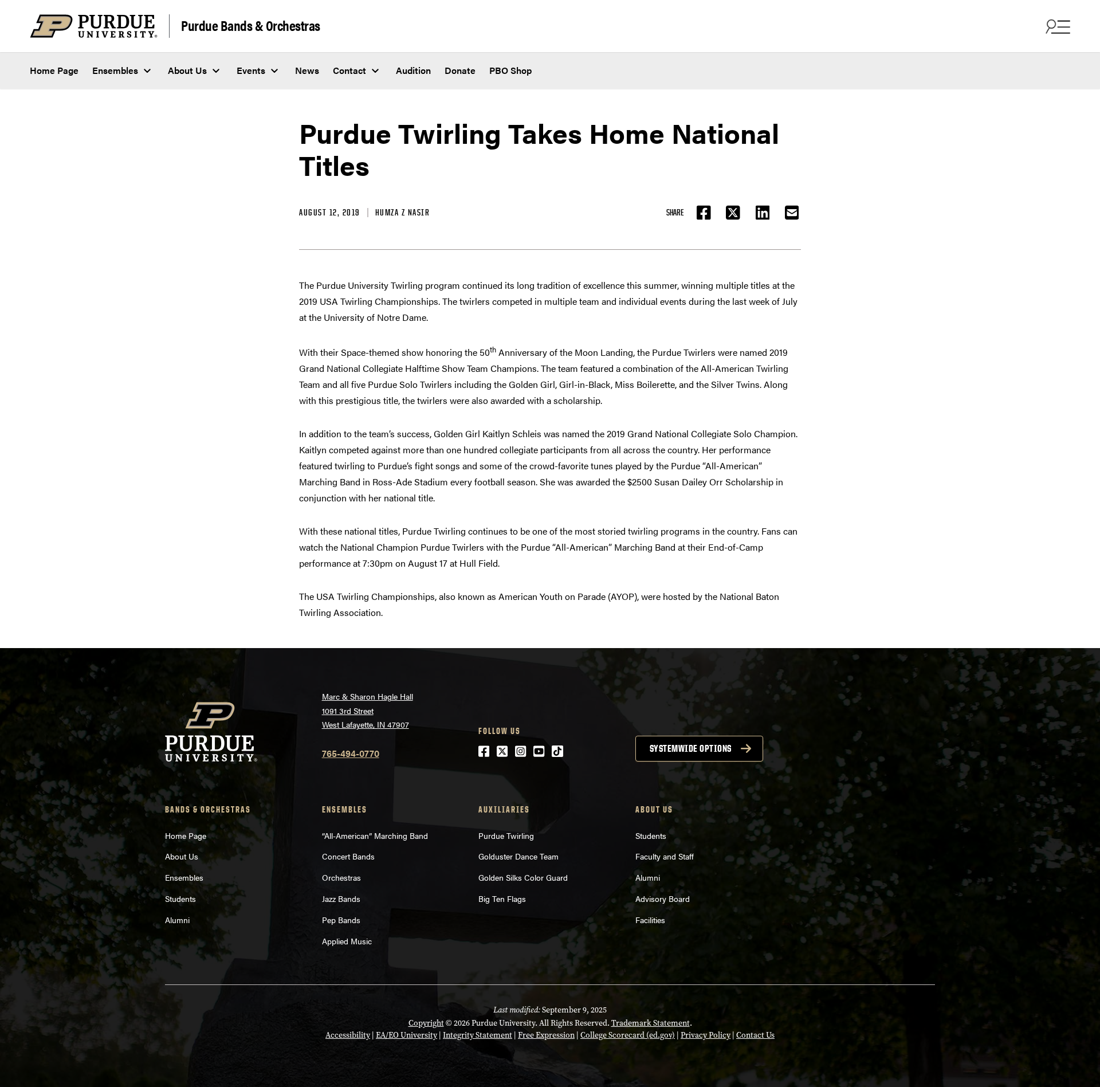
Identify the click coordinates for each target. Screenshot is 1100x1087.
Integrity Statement (477, 1035)
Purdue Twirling (506, 835)
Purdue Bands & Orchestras (250, 25)
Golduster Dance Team (518, 856)
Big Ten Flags (502, 898)
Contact (349, 70)
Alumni (177, 919)
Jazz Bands (341, 898)
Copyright (426, 1023)
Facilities (650, 919)
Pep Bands (341, 919)
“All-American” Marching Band (375, 835)
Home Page (54, 70)
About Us (187, 70)
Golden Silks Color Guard (523, 877)
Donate (460, 70)
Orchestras (341, 877)
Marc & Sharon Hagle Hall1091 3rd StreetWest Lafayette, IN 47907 (367, 710)
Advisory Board (662, 898)
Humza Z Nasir (402, 212)
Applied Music (347, 941)
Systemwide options (691, 748)
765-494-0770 (350, 753)
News (307, 70)
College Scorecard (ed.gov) (627, 1035)
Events (251, 70)
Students (180, 898)
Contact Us (755, 1035)
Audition (413, 70)
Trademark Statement (650, 1023)
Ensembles (115, 70)
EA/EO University (406, 1035)
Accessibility (347, 1035)
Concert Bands (348, 856)
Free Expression (546, 1035)
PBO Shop (510, 70)
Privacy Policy (705, 1035)
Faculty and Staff (664, 856)
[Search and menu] (1056, 26)
